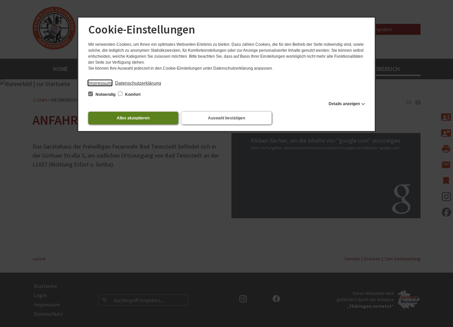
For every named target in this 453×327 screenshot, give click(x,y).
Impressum (100, 83)
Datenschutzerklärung (138, 83)
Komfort (132, 94)
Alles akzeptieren (133, 118)
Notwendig (105, 94)
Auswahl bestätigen (226, 118)
